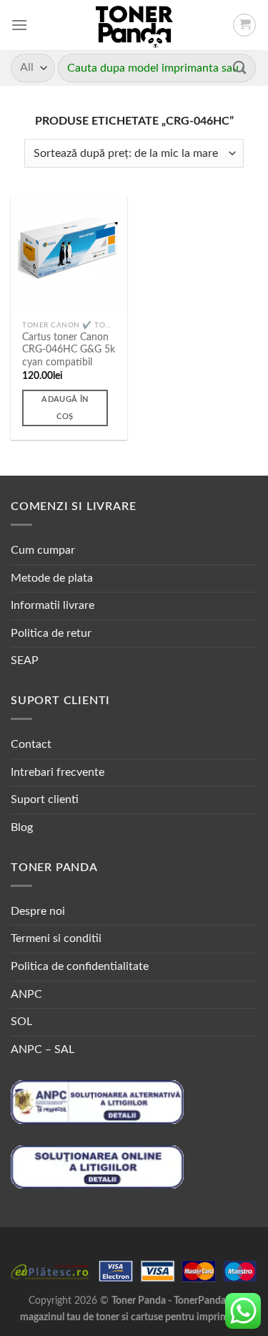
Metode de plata (52, 578)
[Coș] (244, 25)
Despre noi (38, 911)
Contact (31, 744)
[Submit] (240, 68)
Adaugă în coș (64, 407)
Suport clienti (45, 799)
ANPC (26, 994)
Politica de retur (51, 633)
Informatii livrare (52, 605)
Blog (22, 827)
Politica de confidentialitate (80, 966)
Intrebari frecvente (57, 772)
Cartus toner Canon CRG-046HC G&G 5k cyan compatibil (68, 349)
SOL (21, 1021)
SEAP (25, 660)
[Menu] (19, 24)
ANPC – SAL (42, 1049)
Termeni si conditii (56, 938)
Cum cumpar (43, 550)
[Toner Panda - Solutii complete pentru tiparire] (134, 25)
